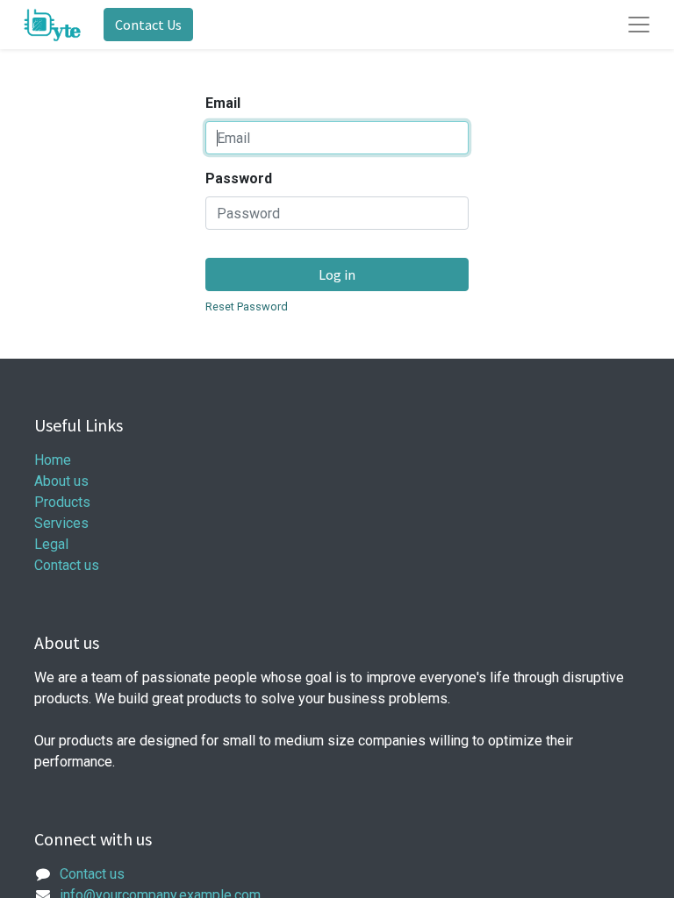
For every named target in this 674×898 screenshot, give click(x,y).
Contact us (66, 565)
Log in (337, 274)
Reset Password (246, 306)
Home (52, 460)
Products (62, 502)
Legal (51, 544)
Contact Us (148, 24)
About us (61, 481)
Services (61, 523)
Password (238, 178)
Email (222, 103)
